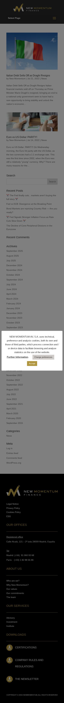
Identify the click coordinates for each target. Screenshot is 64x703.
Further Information (17, 357)
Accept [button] (32, 363)
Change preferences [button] (43, 357)
